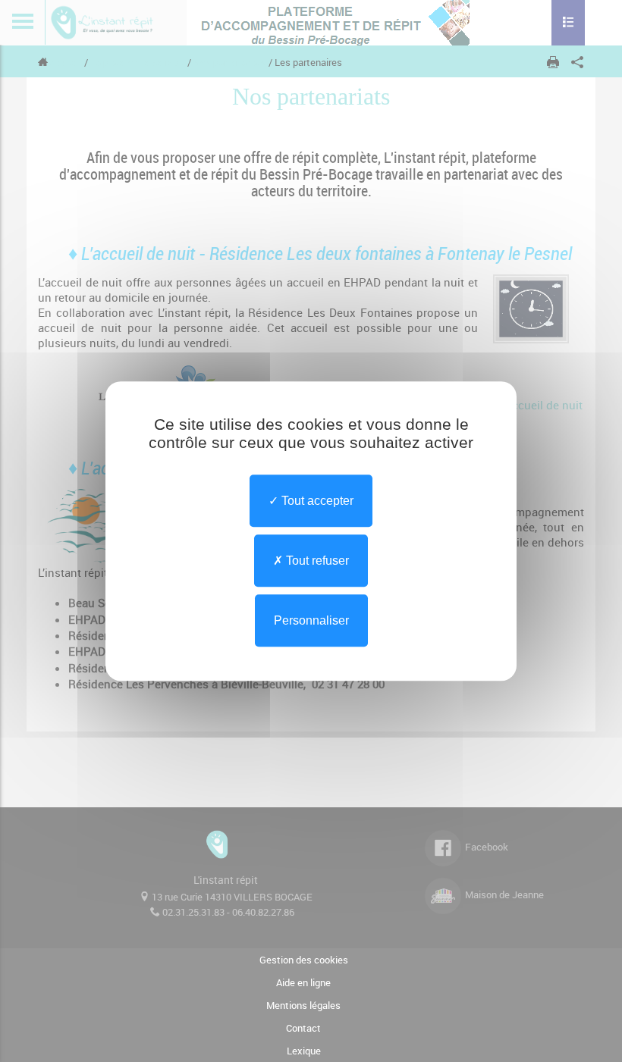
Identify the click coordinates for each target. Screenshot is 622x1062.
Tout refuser (316, 560)
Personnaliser (311, 620)
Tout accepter (315, 500)
